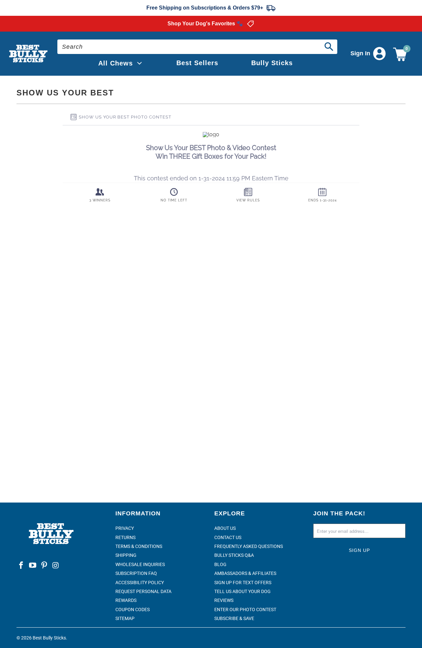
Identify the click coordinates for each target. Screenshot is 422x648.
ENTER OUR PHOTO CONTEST (245, 609)
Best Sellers (197, 62)
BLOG (220, 564)
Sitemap (125, 618)
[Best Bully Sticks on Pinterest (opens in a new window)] (44, 565)
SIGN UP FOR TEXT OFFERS (242, 582)
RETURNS (125, 537)
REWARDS (125, 600)
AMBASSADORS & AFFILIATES (245, 573)
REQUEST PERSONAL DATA (143, 591)
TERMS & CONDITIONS (138, 546)
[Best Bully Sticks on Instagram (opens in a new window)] (56, 565)
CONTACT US (227, 537)
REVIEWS (223, 600)
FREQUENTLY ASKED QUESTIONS (248, 546)
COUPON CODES (132, 609)
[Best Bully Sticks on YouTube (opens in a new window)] (33, 565)
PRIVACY (124, 528)
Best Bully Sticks (49, 637)
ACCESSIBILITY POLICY (139, 582)
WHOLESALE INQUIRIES (140, 564)
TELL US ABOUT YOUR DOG (242, 591)
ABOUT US (225, 528)
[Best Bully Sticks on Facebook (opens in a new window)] (21, 565)
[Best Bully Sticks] (29, 54)
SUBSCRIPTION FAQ (136, 573)
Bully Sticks (272, 62)
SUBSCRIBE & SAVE (234, 618)
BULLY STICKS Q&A (234, 555)
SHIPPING (125, 555)
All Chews (115, 63)
